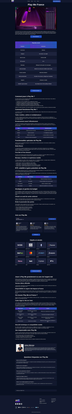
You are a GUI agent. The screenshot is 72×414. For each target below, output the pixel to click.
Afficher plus (36, 234)
